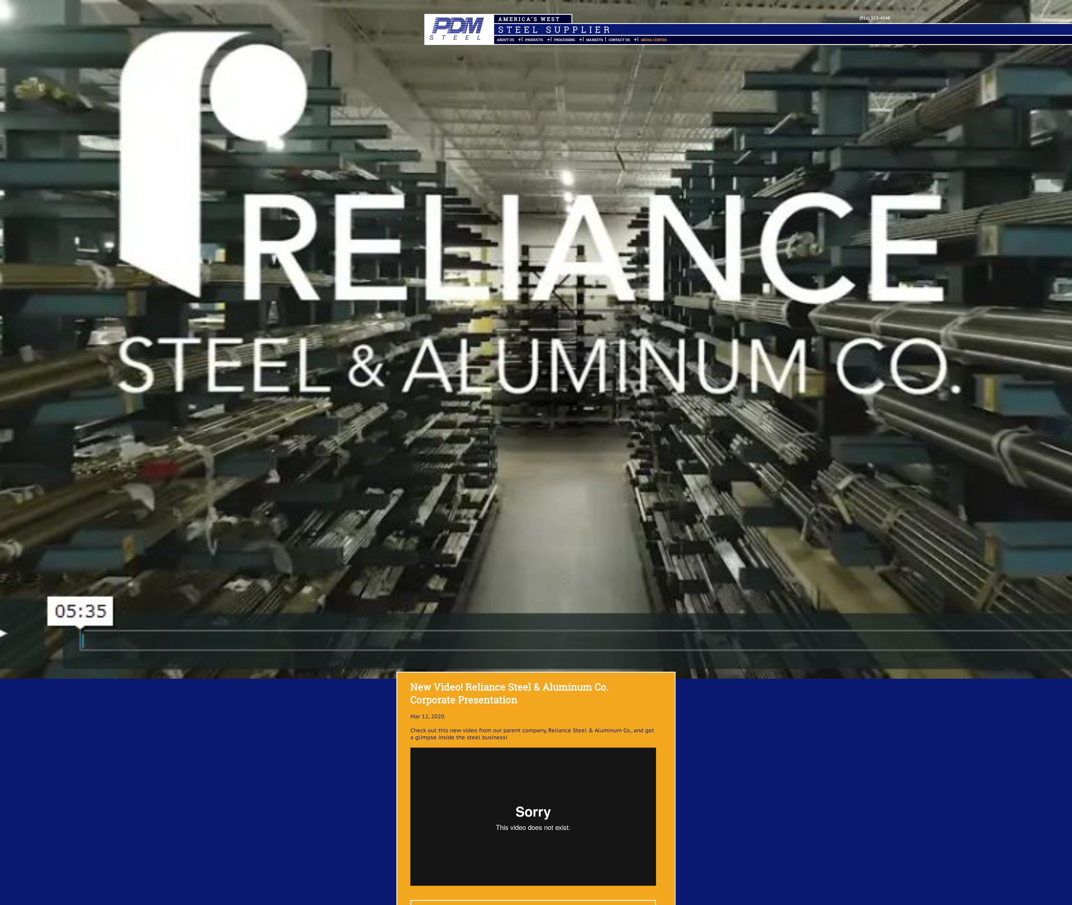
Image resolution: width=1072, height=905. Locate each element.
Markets (594, 39)
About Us (505, 39)
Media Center (654, 39)
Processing (564, 39)
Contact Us (619, 39)
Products (534, 39)
